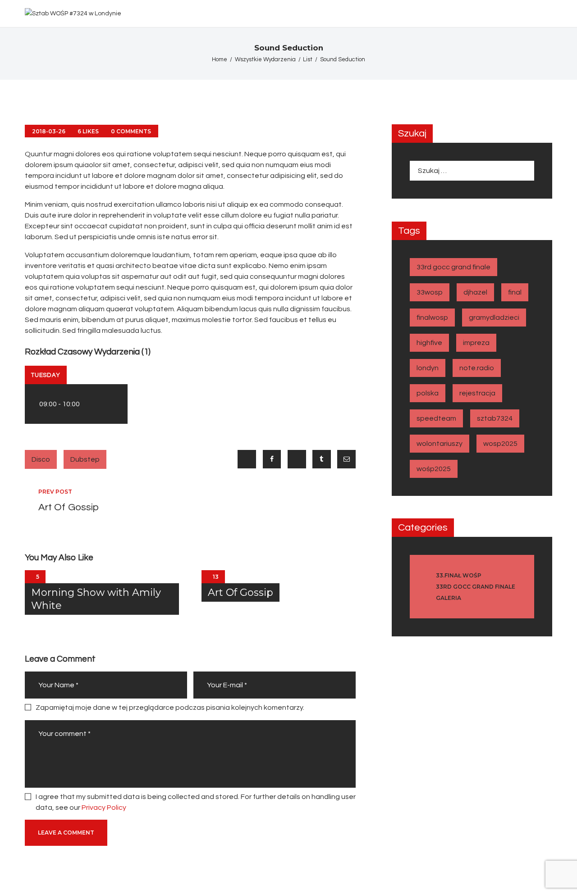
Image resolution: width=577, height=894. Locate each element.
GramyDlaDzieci (494, 317)
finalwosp (432, 317)
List (307, 59)
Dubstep (85, 459)
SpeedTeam (436, 418)
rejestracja (477, 393)
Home (219, 59)
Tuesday (45, 375)
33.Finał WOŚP (458, 575)
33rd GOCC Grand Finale (453, 267)
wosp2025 (500, 443)
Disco (41, 459)
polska (428, 393)
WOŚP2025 (434, 468)
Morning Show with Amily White (96, 599)
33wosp (430, 292)
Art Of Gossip (240, 592)
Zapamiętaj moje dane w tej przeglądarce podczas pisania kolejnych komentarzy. (170, 707)
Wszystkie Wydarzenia (265, 59)
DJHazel (475, 292)
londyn (428, 368)
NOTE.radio (476, 368)
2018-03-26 (48, 131)
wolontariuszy (440, 443)
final (515, 292)
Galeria (448, 597)
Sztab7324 (495, 418)
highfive (429, 342)
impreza (476, 342)
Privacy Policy (104, 807)
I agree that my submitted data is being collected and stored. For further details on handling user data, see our (196, 802)
